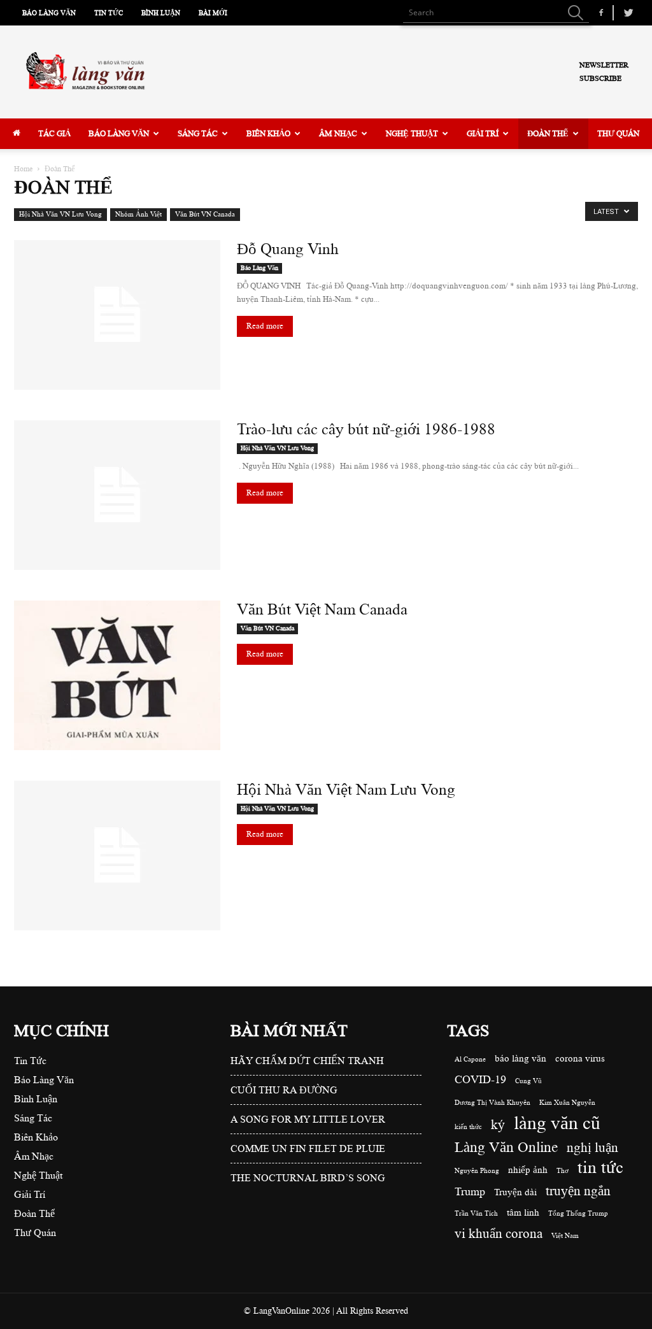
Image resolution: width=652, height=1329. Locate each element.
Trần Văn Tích (476, 1214)
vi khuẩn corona (498, 1233)
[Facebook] (601, 13)
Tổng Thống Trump (578, 1214)
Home (23, 168)
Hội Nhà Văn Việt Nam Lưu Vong (346, 790)
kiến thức (468, 1127)
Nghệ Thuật (412, 133)
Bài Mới (213, 13)
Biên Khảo (268, 133)
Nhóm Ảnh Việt (138, 214)
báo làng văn (520, 1058)
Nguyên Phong (477, 1171)
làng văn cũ (557, 1123)
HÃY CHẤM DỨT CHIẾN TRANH (307, 1061)
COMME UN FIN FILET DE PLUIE (307, 1149)
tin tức (600, 1167)
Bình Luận (160, 13)
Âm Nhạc (338, 133)
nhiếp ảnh (528, 1170)
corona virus (580, 1058)
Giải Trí (483, 133)
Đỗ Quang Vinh (288, 249)
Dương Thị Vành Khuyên (492, 1103)
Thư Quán (618, 133)
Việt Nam (565, 1236)
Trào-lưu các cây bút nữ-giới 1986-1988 (366, 429)
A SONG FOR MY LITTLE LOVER (307, 1119)
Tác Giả (54, 133)
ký (498, 1125)
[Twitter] (628, 13)
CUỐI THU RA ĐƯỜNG (283, 1090)
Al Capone (470, 1059)
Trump (470, 1191)
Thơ (562, 1171)
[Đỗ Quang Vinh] (117, 315)
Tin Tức (108, 13)
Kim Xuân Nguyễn (567, 1103)
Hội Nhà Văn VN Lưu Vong (60, 214)
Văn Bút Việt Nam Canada (322, 609)
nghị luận (592, 1148)
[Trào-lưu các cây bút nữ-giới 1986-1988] (117, 495)
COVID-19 (480, 1079)
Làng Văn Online (506, 1147)
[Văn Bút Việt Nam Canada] (117, 675)
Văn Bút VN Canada (205, 214)
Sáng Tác (198, 133)
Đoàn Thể (548, 133)
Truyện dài (515, 1192)
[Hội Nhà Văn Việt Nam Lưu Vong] (117, 855)
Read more (264, 326)
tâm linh (523, 1212)
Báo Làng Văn (49, 13)
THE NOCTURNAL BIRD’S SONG (307, 1178)
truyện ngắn (578, 1191)
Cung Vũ (528, 1081)
